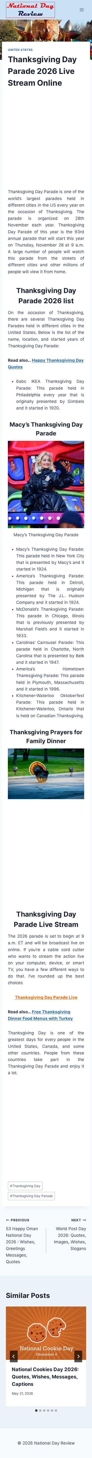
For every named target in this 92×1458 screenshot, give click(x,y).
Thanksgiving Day (25, 1186)
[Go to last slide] (14, 1356)
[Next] (78, 1356)
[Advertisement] (46, 142)
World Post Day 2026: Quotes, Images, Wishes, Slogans (70, 1234)
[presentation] (46, 1333)
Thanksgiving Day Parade (31, 1196)
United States (20, 50)
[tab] (36, 1410)
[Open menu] (81, 9)
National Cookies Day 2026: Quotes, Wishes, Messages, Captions (45, 1376)
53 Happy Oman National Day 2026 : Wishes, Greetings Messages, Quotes (22, 1241)
